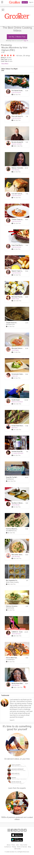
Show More (4, 63)
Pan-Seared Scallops (18, 90)
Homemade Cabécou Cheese (18, 374)
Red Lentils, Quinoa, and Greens (18, 554)
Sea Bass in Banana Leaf (18, 503)
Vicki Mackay (15, 170)
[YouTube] (18, 830)
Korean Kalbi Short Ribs (18, 425)
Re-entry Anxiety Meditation (18, 142)
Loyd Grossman (16, 92)
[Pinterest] (22, 830)
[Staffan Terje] (8, 298)
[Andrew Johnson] (8, 143)
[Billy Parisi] (8, 426)
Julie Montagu (16, 556)
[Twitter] (25, 830)
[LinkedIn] (15, 830)
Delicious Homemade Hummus (12, 606)
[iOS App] (17, 835)
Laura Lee (15, 376)
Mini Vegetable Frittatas (12, 580)
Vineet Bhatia (15, 505)
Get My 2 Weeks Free (17, 37)
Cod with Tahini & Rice (18, 193)
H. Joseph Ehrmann (17, 453)
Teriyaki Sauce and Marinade (12, 322)
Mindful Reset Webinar (18, 683)
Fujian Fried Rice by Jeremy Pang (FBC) (18, 245)
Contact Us (7, 847)
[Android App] (17, 840)
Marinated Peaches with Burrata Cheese (18, 297)
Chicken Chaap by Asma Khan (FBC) (18, 219)
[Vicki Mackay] (8, 169)
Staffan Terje (15, 298)
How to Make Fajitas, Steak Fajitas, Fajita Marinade (12, 657)
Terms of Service (22, 847)
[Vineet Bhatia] (8, 504)
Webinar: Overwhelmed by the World (18, 168)
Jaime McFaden (16, 634)
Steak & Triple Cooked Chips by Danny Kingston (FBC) (18, 271)
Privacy (14, 847)
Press (13, 845)
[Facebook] (12, 830)
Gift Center (17, 849)
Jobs (17, 845)
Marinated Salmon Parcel (18, 348)
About (8, 845)
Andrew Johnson (17, 144)
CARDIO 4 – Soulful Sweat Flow (17, 632)
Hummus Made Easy (12, 529)
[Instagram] (9, 830)
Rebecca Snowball (17, 402)
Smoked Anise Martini (18, 451)
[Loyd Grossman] (8, 91)
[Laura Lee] (8, 375)
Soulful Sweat (16, 400)
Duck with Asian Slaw (18, 116)
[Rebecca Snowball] (8, 401)
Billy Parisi (14, 427)
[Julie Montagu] (8, 555)
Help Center (23, 845)
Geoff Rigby (15, 350)
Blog (29, 847)
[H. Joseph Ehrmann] (8, 452)
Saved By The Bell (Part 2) (12, 477)
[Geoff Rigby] (8, 349)
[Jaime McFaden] (8, 633)
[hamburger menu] (2, 2)
